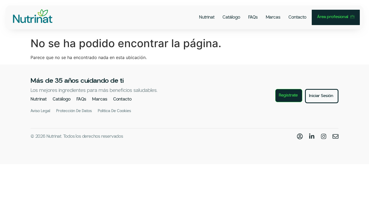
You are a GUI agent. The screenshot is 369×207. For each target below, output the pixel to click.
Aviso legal (40, 111)
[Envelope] (335, 136)
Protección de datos (74, 111)
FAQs (253, 17)
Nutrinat (206, 17)
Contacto (297, 17)
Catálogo (231, 17)
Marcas (273, 17)
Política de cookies (114, 111)
